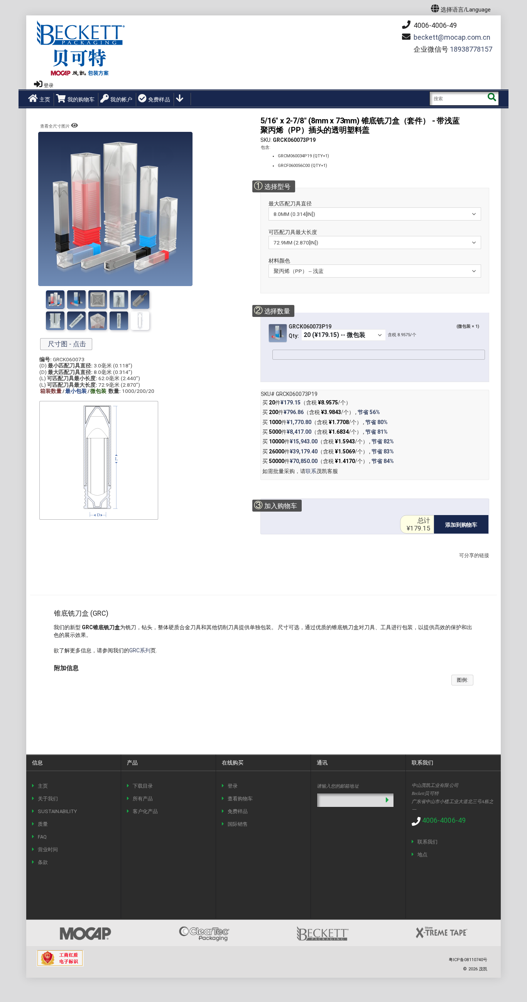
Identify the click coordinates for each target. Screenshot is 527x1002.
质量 (43, 824)
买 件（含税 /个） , (321, 412)
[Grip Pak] (97, 299)
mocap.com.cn (452, 37)
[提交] (387, 800)
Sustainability (57, 811)
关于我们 (48, 799)
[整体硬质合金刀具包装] (140, 299)
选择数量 (272, 310)
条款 (43, 862)
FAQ (42, 837)
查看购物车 (240, 799)
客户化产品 (145, 811)
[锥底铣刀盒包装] (76, 299)
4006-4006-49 (434, 25)
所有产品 (143, 799)
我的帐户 (121, 99)
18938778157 (471, 49)
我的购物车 (81, 99)
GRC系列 (139, 650)
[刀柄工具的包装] (55, 321)
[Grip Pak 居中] (119, 321)
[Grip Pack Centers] (119, 299)
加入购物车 (275, 505)
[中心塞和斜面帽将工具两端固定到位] (140, 321)
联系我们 (427, 842)
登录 (49, 85)
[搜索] (491, 98)
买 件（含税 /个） (306, 402)
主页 (44, 99)
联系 (311, 471)
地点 (422, 854)
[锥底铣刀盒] (55, 299)
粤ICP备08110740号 (468, 959)
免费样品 (159, 99)
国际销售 (238, 824)
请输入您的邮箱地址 (338, 786)
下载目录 (143, 786)
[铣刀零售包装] (76, 321)
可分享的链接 (471, 563)
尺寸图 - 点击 (66, 344)
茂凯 (483, 969)
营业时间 (48, 849)
